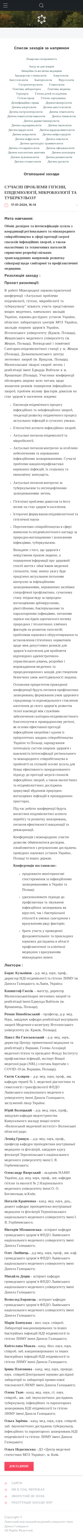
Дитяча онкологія (57, 139)
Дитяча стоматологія (27, 161)
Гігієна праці (25, 98)
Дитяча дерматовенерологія (41, 120)
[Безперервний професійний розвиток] (41, 19)
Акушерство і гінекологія (31, 75)
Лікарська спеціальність (41, 59)
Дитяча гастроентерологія (25, 111)
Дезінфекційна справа (25, 102)
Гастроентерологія (31, 84)
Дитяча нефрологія (27, 139)
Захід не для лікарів (41, 66)
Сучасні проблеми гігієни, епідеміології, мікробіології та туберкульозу (40, 192)
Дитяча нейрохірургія (56, 134)
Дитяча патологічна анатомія (26, 152)
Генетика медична (59, 89)
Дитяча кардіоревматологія (57, 130)
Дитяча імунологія (60, 125)
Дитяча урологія (58, 161)
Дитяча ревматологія (59, 157)
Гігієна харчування (53, 98)
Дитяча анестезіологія (57, 107)
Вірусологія (66, 80)
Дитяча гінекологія (64, 116)
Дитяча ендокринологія (26, 125)
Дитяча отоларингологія (24, 148)
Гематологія (56, 84)
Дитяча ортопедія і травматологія (41, 143)
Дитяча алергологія (24, 107)
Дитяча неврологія (24, 134)
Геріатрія (22, 93)
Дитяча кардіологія (20, 130)
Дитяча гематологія (61, 111)
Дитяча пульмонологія (25, 157)
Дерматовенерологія (59, 102)
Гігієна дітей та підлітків (51, 93)
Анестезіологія (18, 80)
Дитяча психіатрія (63, 152)
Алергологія (60, 75)
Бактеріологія (43, 80)
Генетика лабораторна (27, 89)
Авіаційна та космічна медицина (41, 71)
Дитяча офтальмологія (60, 148)
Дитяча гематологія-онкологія (26, 116)
